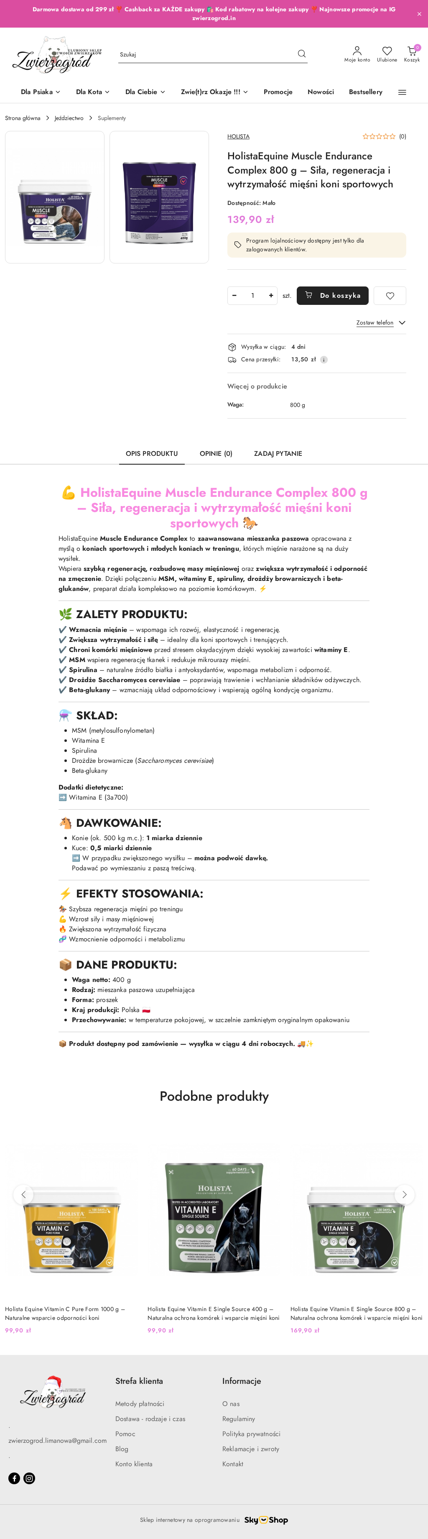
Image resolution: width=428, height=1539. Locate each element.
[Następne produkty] (404, 1194)
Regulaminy (238, 1419)
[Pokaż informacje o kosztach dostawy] (324, 359)
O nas (230, 1404)
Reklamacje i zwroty (250, 1449)
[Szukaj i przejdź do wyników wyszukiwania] (302, 55)
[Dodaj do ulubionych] (390, 295)
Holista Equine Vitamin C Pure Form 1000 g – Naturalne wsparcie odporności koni (65, 1313)
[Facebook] (14, 1478)
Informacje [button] (241, 1381)
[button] (402, 92)
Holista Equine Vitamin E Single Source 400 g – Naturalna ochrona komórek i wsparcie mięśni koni (214, 1313)
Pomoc (125, 1434)
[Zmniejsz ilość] (234, 295)
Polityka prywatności (251, 1434)
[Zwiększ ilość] (271, 295)
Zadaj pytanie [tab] (278, 453)
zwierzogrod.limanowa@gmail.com (57, 1440)
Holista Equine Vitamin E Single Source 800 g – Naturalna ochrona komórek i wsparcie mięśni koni (356, 1313)
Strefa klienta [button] (139, 1381)
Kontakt (232, 1464)
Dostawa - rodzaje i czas (150, 1419)
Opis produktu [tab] (152, 453)
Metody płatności (140, 1404)
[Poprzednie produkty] (23, 1194)
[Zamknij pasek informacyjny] (419, 14)
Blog (122, 1449)
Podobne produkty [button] (214, 1096)
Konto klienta (134, 1464)
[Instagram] (29, 1478)
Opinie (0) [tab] (216, 453)
